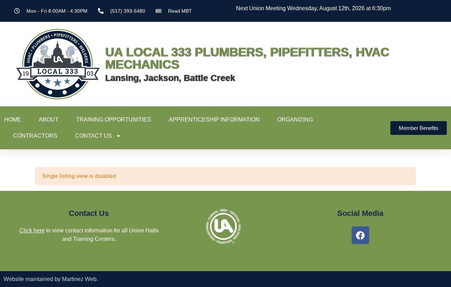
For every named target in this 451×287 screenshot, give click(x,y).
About (48, 120)
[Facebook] (360, 235)
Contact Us (93, 136)
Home (12, 120)
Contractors (35, 136)
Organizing (295, 120)
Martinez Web (79, 279)
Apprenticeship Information (214, 120)
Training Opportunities (113, 120)
